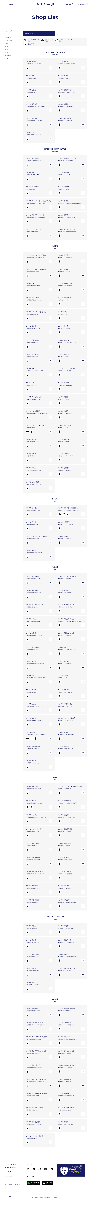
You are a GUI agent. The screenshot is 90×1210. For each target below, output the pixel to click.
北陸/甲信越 (8, 40)
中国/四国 (8, 55)
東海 (6, 49)
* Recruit (9, 1171)
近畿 (6, 52)
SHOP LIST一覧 (29, 33)
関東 (6, 43)
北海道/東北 (8, 37)
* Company (10, 1164)
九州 (6, 58)
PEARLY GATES (8, 1177)
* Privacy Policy (12, 1168)
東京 (6, 46)
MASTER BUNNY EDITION (11, 1179)
